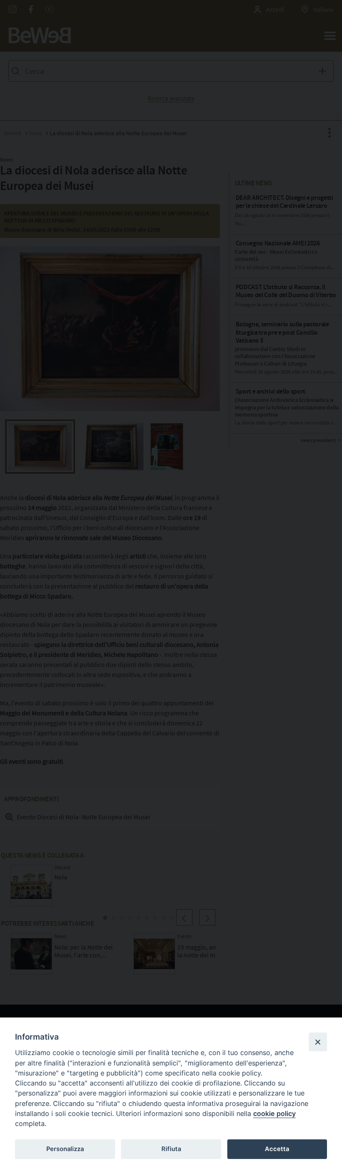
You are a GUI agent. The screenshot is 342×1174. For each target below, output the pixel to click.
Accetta (277, 1149)
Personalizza (65, 1149)
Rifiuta (171, 1149)
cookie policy (274, 1113)
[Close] (318, 1042)
